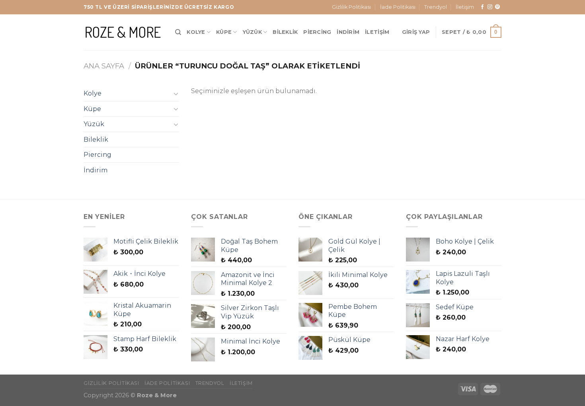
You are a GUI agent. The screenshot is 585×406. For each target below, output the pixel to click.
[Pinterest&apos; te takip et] (497, 7)
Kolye (196, 32)
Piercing (317, 32)
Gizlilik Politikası (351, 7)
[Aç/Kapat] (176, 93)
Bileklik (285, 32)
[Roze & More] (123, 32)
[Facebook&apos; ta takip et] (482, 7)
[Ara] (178, 32)
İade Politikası (397, 7)
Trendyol (435, 7)
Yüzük (252, 32)
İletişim (465, 7)
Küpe (224, 32)
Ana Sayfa (104, 65)
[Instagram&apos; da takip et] (490, 7)
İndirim (348, 32)
